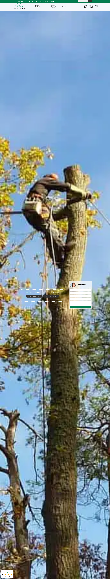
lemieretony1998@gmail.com (46, 1)
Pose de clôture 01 (96, 6)
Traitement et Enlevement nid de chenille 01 (53, 6)
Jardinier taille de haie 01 (85, 6)
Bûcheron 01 (59, 7)
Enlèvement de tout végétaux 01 (37, 6)
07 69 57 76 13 (33, 1)
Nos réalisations (33, 296)
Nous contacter (51, 296)
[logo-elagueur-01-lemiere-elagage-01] (19, 7)
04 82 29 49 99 (23, 1)
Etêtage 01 (81, 7)
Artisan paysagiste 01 (64, 6)
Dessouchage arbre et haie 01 (70, 7)
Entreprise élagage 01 (32, 7)
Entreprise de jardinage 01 (76, 7)
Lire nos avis (7, 576)
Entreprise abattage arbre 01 (91, 6)
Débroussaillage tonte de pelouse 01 (45, 7)
